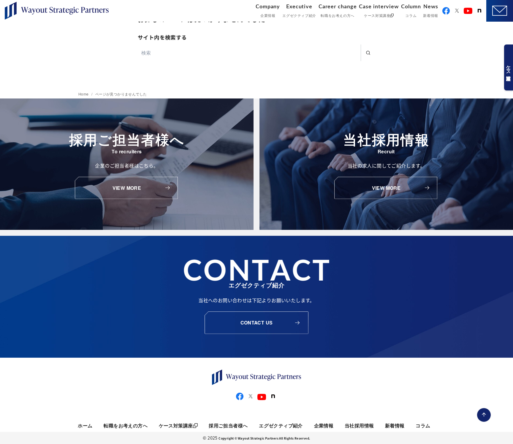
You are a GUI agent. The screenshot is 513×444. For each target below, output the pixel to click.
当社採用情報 (359, 425)
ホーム (85, 425)
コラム (423, 425)
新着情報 (395, 425)
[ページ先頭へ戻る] (484, 415)
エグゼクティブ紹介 (281, 425)
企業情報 (324, 425)
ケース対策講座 (176, 425)
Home (84, 93)
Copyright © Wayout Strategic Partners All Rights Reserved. (264, 438)
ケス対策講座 (508, 67)
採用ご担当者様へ (228, 425)
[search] (368, 52)
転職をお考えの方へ (126, 425)
